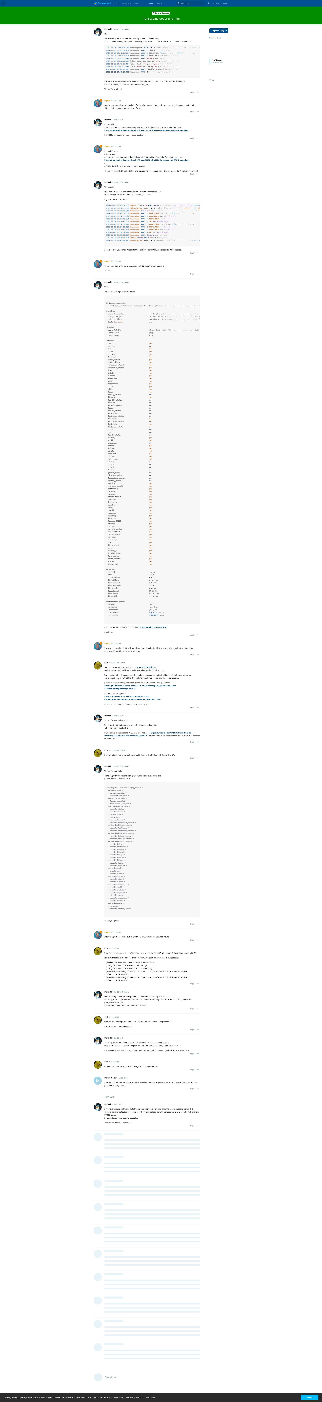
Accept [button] (310, 1397)
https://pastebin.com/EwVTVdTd (153, 627)
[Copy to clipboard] (197, 47)
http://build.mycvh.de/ (146, 667)
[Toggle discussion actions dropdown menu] (226, 30)
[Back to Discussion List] (3, 3)
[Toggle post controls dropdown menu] (197, 92)
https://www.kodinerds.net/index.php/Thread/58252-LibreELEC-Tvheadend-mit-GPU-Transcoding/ (146, 130)
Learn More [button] (150, 1397)
